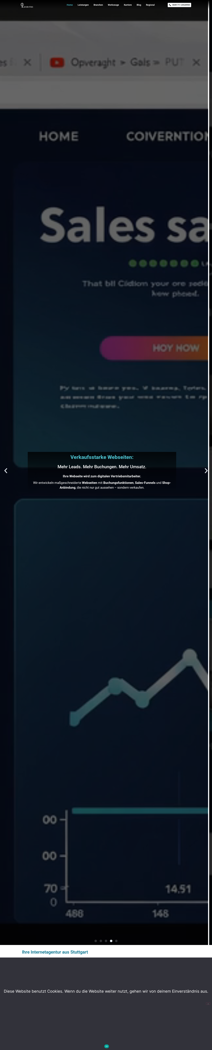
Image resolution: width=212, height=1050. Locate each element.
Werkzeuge (113, 5)
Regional (150, 5)
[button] (5, 470)
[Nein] (208, 1003)
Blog (139, 5)
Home (70, 5)
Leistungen (83, 5)
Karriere (128, 5)
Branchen (98, 5)
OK (107, 1046)
